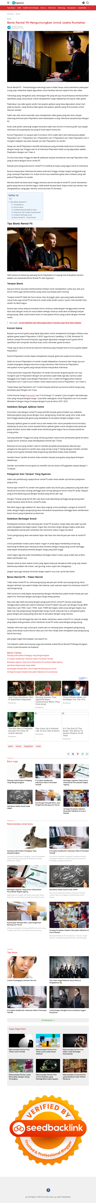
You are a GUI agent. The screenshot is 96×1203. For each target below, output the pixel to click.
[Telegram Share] (82, 754)
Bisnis (9, 19)
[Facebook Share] (68, 754)
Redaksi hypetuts (17, 27)
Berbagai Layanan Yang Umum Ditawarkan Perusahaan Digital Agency (35, 662)
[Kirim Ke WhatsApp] (87, 754)
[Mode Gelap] (83, 3)
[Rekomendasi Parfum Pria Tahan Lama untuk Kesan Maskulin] (48, 1040)
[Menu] (8, 3)
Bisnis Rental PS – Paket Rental (25, 217)
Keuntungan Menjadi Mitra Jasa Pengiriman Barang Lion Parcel (31, 669)
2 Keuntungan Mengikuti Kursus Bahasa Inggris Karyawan (67, 1011)
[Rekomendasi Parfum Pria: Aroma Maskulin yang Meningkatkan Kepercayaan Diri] (48, 1066)
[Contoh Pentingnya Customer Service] (27, 967)
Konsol (18, 746)
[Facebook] (48, 1190)
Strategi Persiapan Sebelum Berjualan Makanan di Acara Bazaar (32, 672)
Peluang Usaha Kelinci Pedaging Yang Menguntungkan (28, 655)
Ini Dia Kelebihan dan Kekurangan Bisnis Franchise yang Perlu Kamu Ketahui (50, 322)
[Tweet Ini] (73, 754)
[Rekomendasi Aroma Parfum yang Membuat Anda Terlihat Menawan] (75, 1066)
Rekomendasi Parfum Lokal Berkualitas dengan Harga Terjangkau (20, 1077)
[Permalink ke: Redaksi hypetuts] (9, 27)
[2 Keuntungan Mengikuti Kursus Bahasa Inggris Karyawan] (69, 997)
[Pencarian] (87, 3)
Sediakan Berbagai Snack (23, 215)
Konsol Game (18, 207)
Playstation (31, 395)
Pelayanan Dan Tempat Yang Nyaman (27, 212)
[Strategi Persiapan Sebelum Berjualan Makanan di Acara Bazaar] (76, 798)
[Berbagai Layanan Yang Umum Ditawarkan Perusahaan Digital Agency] (76, 771)
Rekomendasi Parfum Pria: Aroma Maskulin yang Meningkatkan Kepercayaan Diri (47, 1077)
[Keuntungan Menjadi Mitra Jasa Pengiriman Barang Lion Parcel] (48, 795)
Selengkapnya (47, 1020)
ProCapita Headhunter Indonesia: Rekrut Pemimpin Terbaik (30, 659)
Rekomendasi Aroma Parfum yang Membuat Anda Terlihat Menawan (74, 1077)
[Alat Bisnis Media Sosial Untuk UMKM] (20, 797)
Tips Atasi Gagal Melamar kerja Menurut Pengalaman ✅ (65, 981)
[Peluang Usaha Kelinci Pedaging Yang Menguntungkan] (20, 771)
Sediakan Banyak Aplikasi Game (25, 210)
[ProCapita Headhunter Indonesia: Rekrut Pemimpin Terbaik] (48, 771)
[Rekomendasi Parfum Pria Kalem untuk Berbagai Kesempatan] (75, 1040)
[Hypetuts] (18, 3)
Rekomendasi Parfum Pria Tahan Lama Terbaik (19, 1051)
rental (38, 746)
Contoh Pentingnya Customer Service (21, 980)
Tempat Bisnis (19, 205)
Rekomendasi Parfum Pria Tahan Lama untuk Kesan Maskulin (46, 1052)
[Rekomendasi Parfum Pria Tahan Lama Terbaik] (21, 1040)
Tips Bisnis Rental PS (18, 202)
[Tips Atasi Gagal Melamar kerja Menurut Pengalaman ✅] (69, 967)
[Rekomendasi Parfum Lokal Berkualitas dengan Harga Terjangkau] (21, 1066)
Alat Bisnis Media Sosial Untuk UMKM (21, 665)
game (10, 746)
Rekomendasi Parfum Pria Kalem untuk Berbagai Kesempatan (73, 1052)
